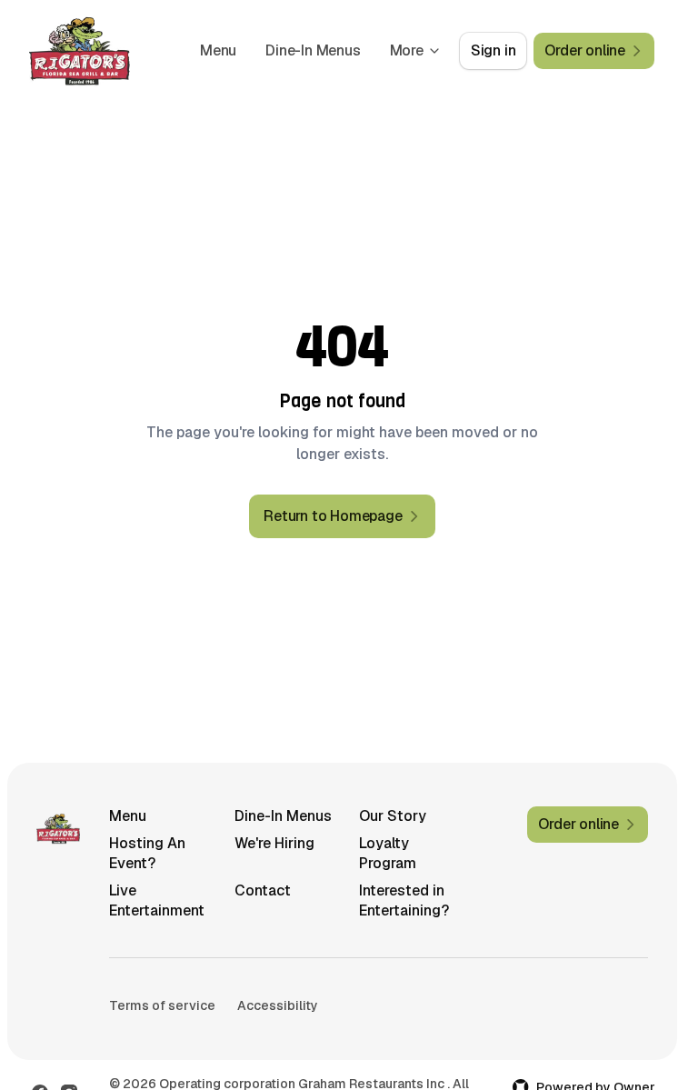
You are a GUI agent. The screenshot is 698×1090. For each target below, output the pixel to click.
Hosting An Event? (147, 853)
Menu (218, 50)
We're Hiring (274, 843)
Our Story (392, 815)
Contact (262, 890)
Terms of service (162, 1005)
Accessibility (277, 1005)
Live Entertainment (156, 900)
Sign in (493, 50)
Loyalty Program (387, 853)
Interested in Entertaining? (404, 900)
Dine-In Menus (312, 50)
